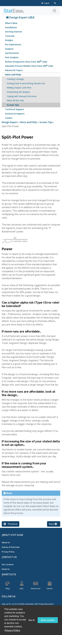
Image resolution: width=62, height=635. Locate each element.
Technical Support (14, 109)
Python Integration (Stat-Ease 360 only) (26, 61)
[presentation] (15, 239)
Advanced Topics (14, 70)
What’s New (11, 23)
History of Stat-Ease (11, 547)
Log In (46, 3)
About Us (6, 542)
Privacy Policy (8, 551)
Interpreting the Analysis (18, 92)
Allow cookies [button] (48, 620)
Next (52, 524)
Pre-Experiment (13, 44)
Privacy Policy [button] (12, 630)
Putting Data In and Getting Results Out (26, 83)
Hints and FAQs (13, 74)
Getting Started (13, 31)
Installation (11, 27)
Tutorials (9, 36)
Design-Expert (10, 122)
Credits (8, 118)
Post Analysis (11, 57)
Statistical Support (15, 113)
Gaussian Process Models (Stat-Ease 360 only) (29, 65)
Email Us (6, 569)
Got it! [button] (32, 620)
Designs (9, 40)
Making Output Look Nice (19, 87)
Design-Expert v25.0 (21, 17)
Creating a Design (15, 79)
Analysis (9, 48)
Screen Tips (13, 105)
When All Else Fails (15, 100)
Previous (12, 524)
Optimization (12, 53)
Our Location (8, 564)
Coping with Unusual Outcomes (22, 96)
